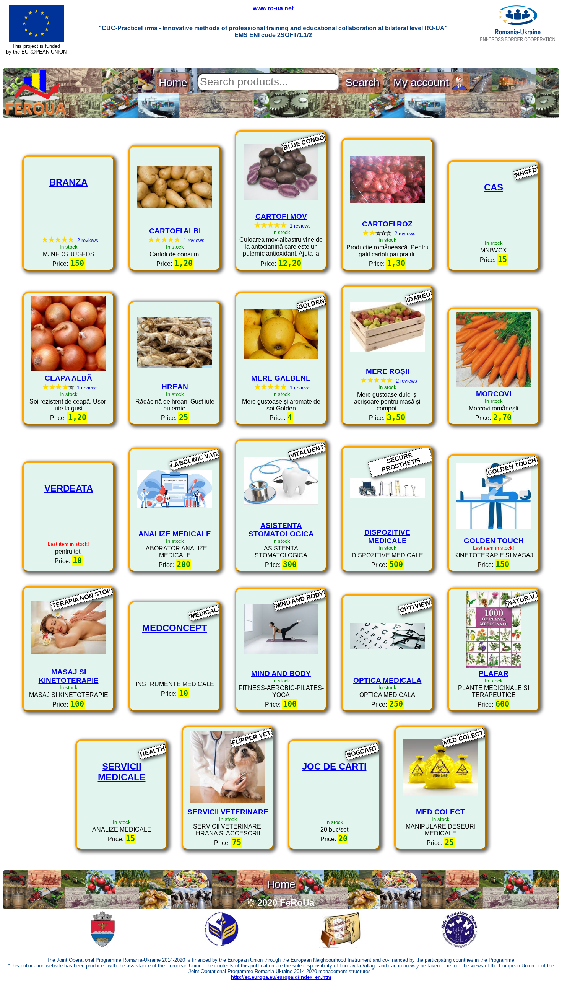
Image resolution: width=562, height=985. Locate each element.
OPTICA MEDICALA (387, 680)
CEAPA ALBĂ (68, 378)
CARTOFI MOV (281, 216)
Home (173, 82)
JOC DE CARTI (334, 766)
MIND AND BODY (281, 673)
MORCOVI (493, 394)
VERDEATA (68, 488)
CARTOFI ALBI (175, 231)
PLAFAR (493, 673)
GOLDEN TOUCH (494, 541)
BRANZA (68, 182)
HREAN (175, 387)
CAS (493, 187)
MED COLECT (440, 812)
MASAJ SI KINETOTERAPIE (69, 676)
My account (422, 82)
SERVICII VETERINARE (227, 812)
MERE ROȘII (387, 371)
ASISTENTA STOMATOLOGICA (281, 529)
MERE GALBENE (281, 378)
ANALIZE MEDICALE (174, 534)
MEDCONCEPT (174, 628)
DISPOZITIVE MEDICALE (387, 536)
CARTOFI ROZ (387, 224)
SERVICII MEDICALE (122, 771)
